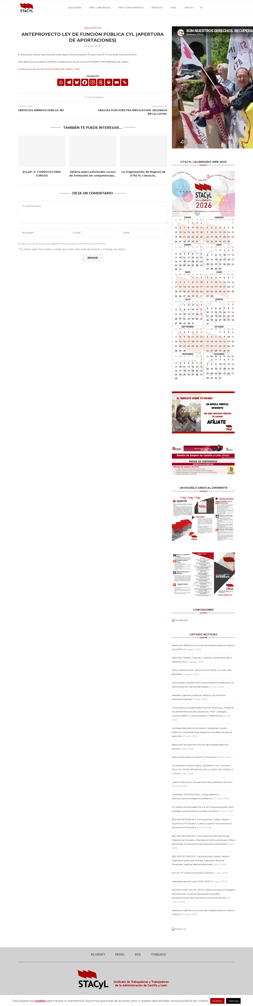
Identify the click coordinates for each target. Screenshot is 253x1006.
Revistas (157, 7)
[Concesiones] (180, 620)
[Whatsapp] (60, 82)
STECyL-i (189, 7)
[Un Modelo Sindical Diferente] (203, 498)
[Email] (220, 7)
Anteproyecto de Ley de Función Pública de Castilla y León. (49, 69)
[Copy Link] (124, 82)
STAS (173, 7)
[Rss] (223, 7)
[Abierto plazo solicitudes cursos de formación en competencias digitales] (92, 151)
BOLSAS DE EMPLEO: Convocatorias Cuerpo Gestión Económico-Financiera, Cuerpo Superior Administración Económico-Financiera (202, 823)
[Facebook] (84, 82)
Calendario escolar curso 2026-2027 (191, 881)
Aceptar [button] (217, 1000)
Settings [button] (233, 1000)
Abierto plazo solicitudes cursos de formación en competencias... (92, 173)
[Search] (233, 7)
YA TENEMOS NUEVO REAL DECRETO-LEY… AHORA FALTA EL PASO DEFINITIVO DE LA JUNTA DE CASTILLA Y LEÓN (202, 769)
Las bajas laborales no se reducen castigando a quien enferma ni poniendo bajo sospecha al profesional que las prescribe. (202, 732)
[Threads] (227, 7)
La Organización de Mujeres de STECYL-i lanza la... (143, 173)
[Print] (108, 82)
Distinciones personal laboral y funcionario (194, 757)
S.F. (202, 7)
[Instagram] (92, 82)
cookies (40, 1000)
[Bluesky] (216, 7)
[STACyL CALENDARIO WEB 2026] (203, 275)
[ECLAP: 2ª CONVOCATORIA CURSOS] (41, 151)
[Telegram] (68, 82)
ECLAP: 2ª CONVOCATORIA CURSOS (42, 173)
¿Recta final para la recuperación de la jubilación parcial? (202, 782)
